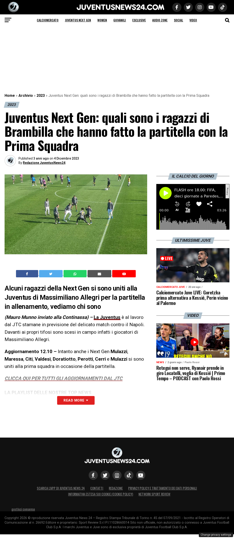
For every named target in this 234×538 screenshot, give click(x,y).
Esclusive (139, 20)
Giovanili (119, 20)
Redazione (116, 488)
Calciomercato (47, 20)
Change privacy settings (216, 534)
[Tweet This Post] (51, 273)
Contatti (96, 488)
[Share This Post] (76, 273)
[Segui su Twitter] (105, 475)
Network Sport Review (154, 494)
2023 (41, 95)
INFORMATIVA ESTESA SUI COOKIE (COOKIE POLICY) (100, 494)
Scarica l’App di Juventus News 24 (61, 488)
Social (178, 20)
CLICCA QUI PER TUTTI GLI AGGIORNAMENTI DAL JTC (63, 378)
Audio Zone (160, 20)
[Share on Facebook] (27, 273)
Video (193, 20)
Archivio (26, 95)
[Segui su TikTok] (128, 475)
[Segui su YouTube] (140, 475)
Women (102, 20)
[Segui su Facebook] (93, 475)
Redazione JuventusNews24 (44, 163)
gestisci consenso (23, 509)
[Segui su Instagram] (117, 475)
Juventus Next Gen (78, 20)
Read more (74, 400)
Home (10, 95)
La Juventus (107, 317)
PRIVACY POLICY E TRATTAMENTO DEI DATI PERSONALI (162, 488)
